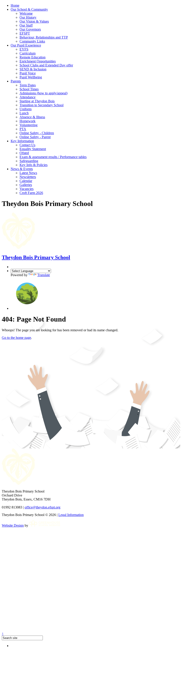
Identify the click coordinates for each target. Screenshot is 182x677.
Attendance (28, 97)
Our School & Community (29, 9)
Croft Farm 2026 (31, 193)
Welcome (26, 13)
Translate (43, 275)
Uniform (26, 109)
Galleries (26, 185)
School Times (29, 89)
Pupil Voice (28, 73)
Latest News (28, 173)
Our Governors (30, 29)
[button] (27, 308)
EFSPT (25, 33)
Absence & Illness (32, 117)
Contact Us (27, 145)
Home (15, 5)
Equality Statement (33, 149)
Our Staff (26, 25)
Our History (28, 17)
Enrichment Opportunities (38, 61)
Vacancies (27, 189)
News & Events (22, 169)
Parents (16, 81)
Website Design (13, 525)
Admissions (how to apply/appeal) (43, 93)
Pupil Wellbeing (31, 77)
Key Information (22, 141)
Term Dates (28, 85)
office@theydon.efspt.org (42, 507)
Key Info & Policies (33, 165)
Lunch (24, 113)
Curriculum (28, 53)
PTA (23, 129)
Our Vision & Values (34, 21)
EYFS (24, 49)
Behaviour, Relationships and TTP (44, 37)
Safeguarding (29, 161)
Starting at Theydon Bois (37, 101)
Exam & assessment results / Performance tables (53, 157)
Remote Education (33, 57)
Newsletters (28, 177)
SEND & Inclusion (33, 69)
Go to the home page (16, 337)
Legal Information (71, 515)
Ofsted (24, 153)
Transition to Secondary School (41, 105)
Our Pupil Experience (26, 45)
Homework (28, 121)
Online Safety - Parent (35, 137)
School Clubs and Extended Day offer (46, 65)
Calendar (26, 181)
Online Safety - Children (37, 133)
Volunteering (29, 125)
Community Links (32, 41)
